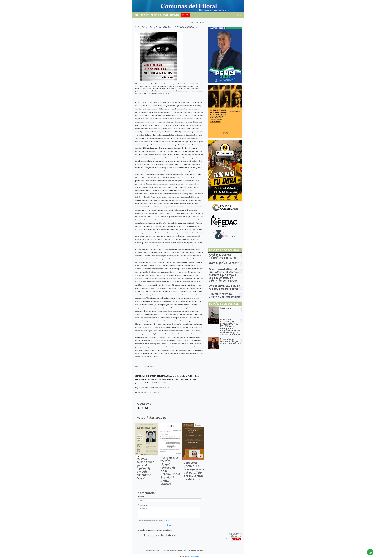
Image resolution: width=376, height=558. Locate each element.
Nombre (141, 496)
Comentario (142, 505)
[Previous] (138, 456)
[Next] (200, 456)
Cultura (145, 15)
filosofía (189, 19)
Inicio (137, 15)
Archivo (155, 15)
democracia (178, 19)
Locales (164, 15)
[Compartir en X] (142, 409)
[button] (238, 15)
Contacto (174, 15)
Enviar (169, 525)
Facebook (225, 23)
